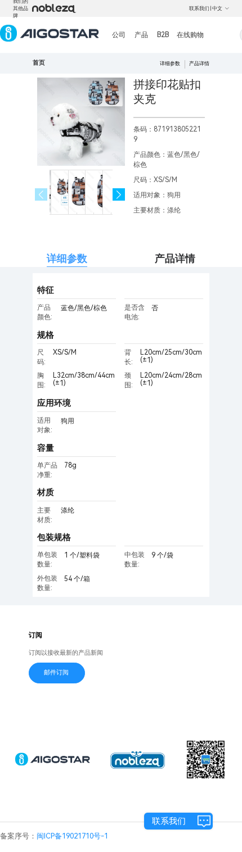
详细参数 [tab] (67, 258)
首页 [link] (39, 62)
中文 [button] (217, 8)
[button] (119, 194)
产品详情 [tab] (175, 258)
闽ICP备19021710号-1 (72, 836)
